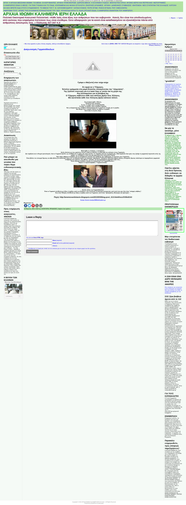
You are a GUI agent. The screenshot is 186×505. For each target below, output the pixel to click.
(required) (57, 240)
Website (55, 246)
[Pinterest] (33, 205)
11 (171, 56)
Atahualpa (101, 503)
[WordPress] (40, 205)
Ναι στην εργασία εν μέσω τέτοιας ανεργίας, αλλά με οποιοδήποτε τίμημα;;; (48, 44)
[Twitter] (29, 205)
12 (173, 56)
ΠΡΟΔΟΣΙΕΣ (53, 209)
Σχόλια (181, 18)
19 (173, 58)
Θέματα (173, 18)
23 (166, 60)
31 (168, 61)
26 (173, 60)
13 (176, 56)
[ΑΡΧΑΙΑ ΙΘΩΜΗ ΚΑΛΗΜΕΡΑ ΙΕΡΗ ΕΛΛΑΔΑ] (93, 33)
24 (168, 60)
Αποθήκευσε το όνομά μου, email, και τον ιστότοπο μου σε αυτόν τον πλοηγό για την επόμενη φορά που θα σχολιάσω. (62, 248)
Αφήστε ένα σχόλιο (64, 209)
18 (171, 58)
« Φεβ (166, 63)
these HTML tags (38, 237)
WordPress (94, 503)
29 (181, 60)
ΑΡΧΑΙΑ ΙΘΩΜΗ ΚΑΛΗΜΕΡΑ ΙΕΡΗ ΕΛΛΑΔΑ (45, 14)
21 (178, 58)
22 (181, 58)
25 (171, 60)
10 (168, 56)
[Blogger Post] (37, 205)
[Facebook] (25, 205)
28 (178, 60)
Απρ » (171, 63)
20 (176, 58)
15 (181, 56)
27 (176, 60)
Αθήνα (6, 46)
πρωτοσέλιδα (173, 233)
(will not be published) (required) (63, 243)
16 (166, 58)
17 (168, 58)
